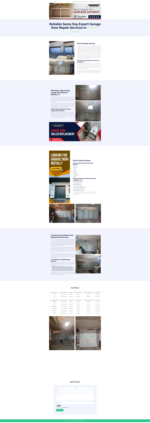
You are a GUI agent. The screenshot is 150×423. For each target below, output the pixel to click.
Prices (96, 1)
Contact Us (99, 1)
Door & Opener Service (75, 1)
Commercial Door (91, 1)
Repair (80, 1)
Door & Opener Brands (85, 1)
